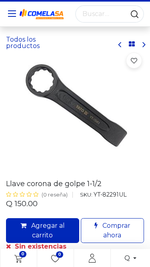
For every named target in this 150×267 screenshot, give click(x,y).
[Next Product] (143, 44)
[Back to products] (131, 44)
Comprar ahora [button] (115, 230)
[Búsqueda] (134, 14)
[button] (134, 60)
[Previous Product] (120, 44)
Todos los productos (23, 43)
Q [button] (128, 258)
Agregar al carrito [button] (47, 230)
